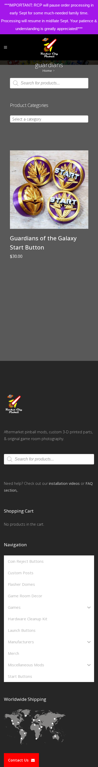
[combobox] (49, 119)
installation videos (64, 483)
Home (47, 70)
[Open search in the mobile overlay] (49, 83)
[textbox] (49, 119)
